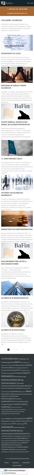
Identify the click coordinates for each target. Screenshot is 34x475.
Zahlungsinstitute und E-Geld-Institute (10, 413)
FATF (18, 370)
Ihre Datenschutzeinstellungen (15, 470)
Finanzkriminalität (21, 373)
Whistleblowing (4, 451)
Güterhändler (20, 383)
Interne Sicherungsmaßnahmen (22, 386)
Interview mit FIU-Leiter (10, 54)
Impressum (16, 462)
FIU (28, 373)
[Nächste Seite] (26, 349)
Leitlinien (3, 440)
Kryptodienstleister (27, 388)
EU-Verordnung (12, 370)
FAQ (11, 423)
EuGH (9, 423)
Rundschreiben (13, 443)
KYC (28, 438)
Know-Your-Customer (7, 388)
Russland (19, 442)
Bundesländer (13, 421)
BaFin (17, 362)
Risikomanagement (8, 399)
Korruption (28, 436)
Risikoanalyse (14, 396)
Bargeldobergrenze (5, 421)
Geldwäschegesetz (8, 383)
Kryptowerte (13, 438)
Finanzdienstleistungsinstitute (8, 373)
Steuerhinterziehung (16, 445)
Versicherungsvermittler (7, 409)
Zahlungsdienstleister (24, 451)
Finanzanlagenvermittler (24, 370)
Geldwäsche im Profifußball (13, 330)
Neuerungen (8, 440)
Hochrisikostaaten (17, 436)
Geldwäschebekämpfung (12, 380)
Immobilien (23, 436)
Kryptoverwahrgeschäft (5, 391)
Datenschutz (26, 462)
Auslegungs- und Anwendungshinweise (16, 418)
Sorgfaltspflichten (7, 401)
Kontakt (6, 462)
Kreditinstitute (18, 388)
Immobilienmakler (6, 386)
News (28, 391)
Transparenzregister (7, 404)
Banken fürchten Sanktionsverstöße (16, 229)
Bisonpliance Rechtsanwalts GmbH (19, 458)
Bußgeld (17, 365)
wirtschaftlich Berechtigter (13, 451)
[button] (30, 3)
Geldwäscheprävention (21, 434)
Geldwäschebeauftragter (20, 376)
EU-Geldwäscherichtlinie (20, 367)
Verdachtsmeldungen (8, 449)
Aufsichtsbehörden (9, 358)
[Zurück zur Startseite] (7, 3)
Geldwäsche (7, 376)
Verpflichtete (6, 407)
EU (30, 421)
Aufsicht (3, 418)
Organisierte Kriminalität (8, 394)
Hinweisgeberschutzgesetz (6, 436)
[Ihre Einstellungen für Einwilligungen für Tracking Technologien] (2, 473)
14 (22, 349)
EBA (14, 367)
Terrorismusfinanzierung (21, 401)
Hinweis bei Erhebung (9, 473)
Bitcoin (22, 362)
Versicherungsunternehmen (16, 407)
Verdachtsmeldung (20, 404)
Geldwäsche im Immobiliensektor (14, 298)
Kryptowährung (15, 391)
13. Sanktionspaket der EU (11, 159)
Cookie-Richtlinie (17, 465)
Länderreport (23, 391)
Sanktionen (18, 398)
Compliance (22, 365)
